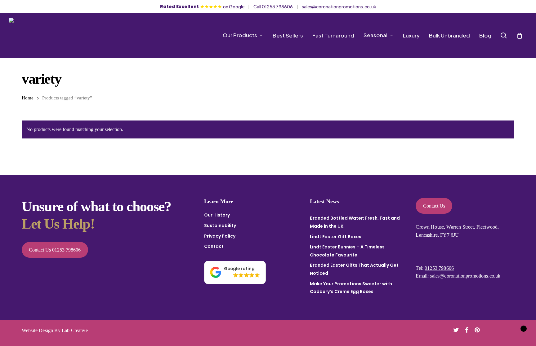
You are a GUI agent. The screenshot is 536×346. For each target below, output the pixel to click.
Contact (214, 246)
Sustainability (220, 225)
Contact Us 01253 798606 (55, 249)
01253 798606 (439, 268)
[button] (235, 272)
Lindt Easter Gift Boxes (335, 237)
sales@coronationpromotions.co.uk (339, 6)
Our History (217, 215)
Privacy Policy (219, 236)
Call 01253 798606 (273, 6)
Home (28, 97)
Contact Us (434, 205)
